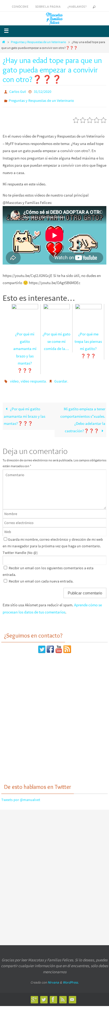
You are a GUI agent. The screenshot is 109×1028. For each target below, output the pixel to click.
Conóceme (20, 6)
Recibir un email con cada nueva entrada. (41, 577)
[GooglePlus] (34, 995)
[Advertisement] (54, 714)
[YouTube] (72, 995)
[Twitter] (43, 995)
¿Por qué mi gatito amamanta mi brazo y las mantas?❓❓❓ (25, 350)
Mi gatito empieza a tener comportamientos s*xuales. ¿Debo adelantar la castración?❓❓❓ (82, 416)
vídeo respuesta (33, 378)
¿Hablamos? (77, 6)
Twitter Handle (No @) (20, 549)
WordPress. (71, 979)
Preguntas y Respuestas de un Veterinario (38, 42)
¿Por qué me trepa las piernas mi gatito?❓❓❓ (88, 342)
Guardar (60, 378)
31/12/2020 (42, 91)
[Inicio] (3, 42)
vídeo (14, 378)
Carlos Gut (17, 91)
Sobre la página (48, 6)
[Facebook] (53, 995)
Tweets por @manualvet (20, 796)
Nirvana (53, 979)
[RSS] (62, 995)
